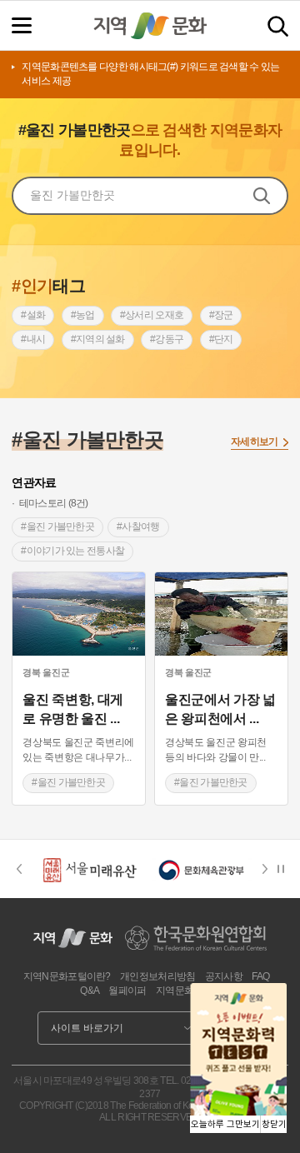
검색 (278, 26)
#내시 (33, 339)
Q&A (89, 990)
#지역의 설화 (98, 339)
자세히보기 (254, 441)
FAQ (260, 976)
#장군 (221, 315)
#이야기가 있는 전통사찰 (72, 551)
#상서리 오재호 (151, 315)
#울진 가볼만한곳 (57, 526)
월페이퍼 (127, 990)
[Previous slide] (19, 869)
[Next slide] (270, 869)
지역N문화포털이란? (67, 976)
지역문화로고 (184, 990)
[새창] (78, 614)
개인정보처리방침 (157, 976)
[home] (150, 25)
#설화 (33, 315)
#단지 (221, 339)
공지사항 (223, 976)
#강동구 (166, 339)
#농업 (83, 315)
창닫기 (274, 1124)
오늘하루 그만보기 (225, 1124)
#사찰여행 (138, 526)
